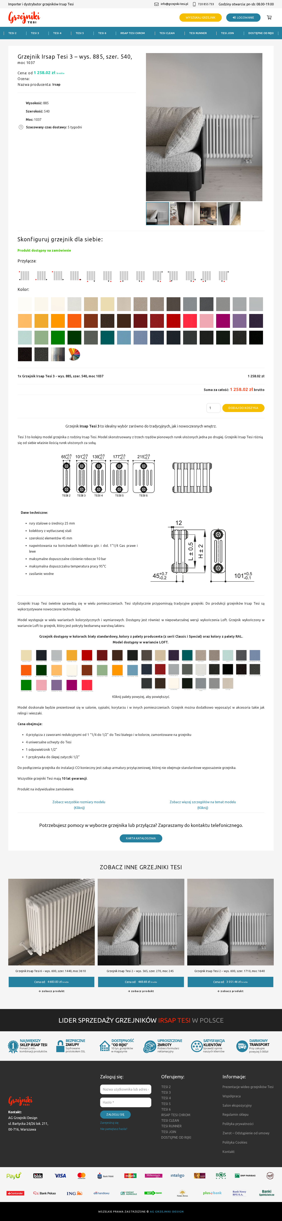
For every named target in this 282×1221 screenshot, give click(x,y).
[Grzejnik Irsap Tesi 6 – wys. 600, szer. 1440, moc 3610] (51, 881)
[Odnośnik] (24, 17)
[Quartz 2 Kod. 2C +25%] (140, 305)
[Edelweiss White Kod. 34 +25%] (41, 305)
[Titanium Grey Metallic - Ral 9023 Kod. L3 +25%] (190, 305)
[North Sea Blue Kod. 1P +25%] (107, 338)
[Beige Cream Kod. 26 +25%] (25, 322)
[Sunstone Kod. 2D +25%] (157, 305)
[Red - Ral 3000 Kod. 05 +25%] (173, 322)
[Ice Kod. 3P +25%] (25, 338)
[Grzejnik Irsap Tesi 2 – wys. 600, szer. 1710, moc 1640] (230, 881)
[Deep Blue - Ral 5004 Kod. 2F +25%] (173, 338)
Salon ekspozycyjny (237, 1105)
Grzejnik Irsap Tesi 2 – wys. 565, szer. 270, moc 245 (140, 971)
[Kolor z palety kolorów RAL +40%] (74, 355)
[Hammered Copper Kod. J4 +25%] (107, 322)
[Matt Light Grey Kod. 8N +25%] (239, 305)
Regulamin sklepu (236, 1114)
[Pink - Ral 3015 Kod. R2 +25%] (206, 322)
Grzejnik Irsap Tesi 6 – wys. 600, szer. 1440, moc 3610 (50, 971)
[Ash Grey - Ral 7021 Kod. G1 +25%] (190, 338)
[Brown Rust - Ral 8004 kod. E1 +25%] (91, 322)
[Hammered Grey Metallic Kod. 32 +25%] (41, 355)
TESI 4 (166, 1098)
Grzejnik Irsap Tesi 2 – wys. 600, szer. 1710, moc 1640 (229, 971)
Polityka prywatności (238, 1124)
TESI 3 (166, 1092)
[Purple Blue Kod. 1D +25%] (256, 322)
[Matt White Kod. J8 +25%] (58, 305)
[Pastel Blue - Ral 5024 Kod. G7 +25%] (124, 338)
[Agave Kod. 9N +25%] (91, 338)
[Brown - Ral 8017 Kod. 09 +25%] (124, 322)
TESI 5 (166, 1104)
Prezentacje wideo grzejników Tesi (248, 1087)
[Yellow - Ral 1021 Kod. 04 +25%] (41, 322)
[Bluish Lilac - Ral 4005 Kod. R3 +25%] (239, 322)
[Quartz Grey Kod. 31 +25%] (25, 355)
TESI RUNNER (171, 1126)
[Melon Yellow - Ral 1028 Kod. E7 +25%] (58, 322)
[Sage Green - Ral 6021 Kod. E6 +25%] (41, 338)
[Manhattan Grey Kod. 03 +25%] (256, 305)
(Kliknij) (79, 808)
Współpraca (232, 1096)
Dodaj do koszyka (243, 408)
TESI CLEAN (170, 1120)
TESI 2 (166, 1087)
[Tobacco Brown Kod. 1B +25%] (173, 305)
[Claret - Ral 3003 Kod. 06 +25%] (140, 322)
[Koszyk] (269, 17)
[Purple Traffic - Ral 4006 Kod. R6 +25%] (223, 322)
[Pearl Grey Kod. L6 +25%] (223, 305)
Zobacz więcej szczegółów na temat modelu (203, 802)
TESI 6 (166, 1109)
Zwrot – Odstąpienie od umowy (246, 1133)
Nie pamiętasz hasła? (113, 1129)
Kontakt (229, 1151)
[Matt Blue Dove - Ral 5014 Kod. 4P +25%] (140, 338)
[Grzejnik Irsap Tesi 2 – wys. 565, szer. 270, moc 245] (141, 881)
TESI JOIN (168, 1132)
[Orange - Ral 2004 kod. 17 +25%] (74, 322)
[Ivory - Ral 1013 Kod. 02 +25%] (107, 305)
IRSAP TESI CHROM (175, 1115)
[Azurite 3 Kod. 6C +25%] (157, 338)
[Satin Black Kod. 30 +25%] (256, 338)
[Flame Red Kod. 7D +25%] (157, 322)
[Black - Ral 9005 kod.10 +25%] (206, 338)
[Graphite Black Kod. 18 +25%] (239, 338)
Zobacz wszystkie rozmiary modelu (79, 802)
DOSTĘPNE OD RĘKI (176, 1137)
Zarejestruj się (109, 1122)
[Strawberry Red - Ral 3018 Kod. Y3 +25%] (190, 322)
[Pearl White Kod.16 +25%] (74, 305)
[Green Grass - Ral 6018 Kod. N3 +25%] (58, 338)
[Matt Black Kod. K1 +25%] (223, 338)
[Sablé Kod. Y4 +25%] (124, 305)
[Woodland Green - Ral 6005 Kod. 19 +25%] (74, 338)
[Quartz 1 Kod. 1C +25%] (91, 305)
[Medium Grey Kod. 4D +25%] (206, 305)
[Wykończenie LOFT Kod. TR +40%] (58, 355)
